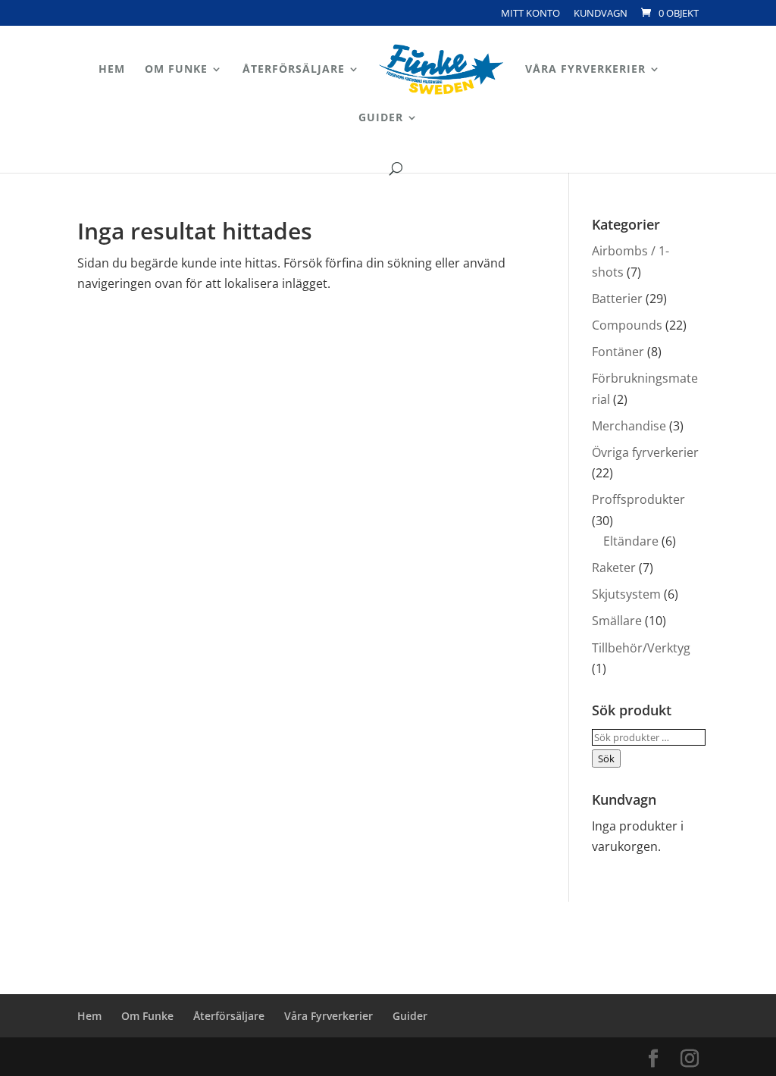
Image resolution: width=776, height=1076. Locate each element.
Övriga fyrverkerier (645, 452)
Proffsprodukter (638, 499)
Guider (380, 118)
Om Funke (176, 70)
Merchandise (629, 426)
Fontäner (618, 351)
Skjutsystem (626, 594)
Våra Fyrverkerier (585, 70)
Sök (606, 758)
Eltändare (631, 541)
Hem (112, 70)
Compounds (627, 325)
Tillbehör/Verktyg (641, 648)
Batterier (617, 298)
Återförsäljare (293, 70)
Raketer (614, 567)
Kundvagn (600, 14)
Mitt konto (530, 14)
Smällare (617, 620)
